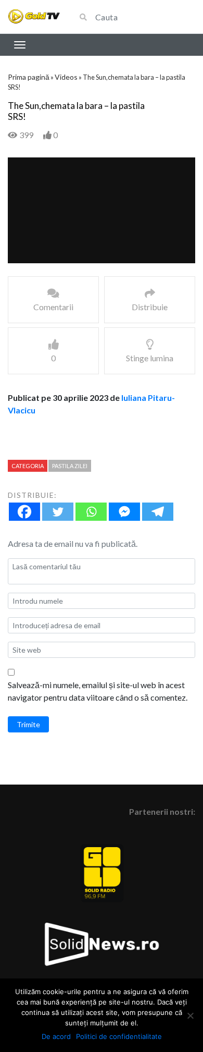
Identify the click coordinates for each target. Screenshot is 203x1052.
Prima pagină (28, 76)
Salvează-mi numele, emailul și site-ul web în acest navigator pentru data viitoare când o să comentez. (97, 691)
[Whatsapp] (91, 512)
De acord (56, 1036)
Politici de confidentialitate (119, 1036)
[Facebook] (24, 512)
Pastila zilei (69, 465)
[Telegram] (157, 512)
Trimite (28, 724)
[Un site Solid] (34, 17)
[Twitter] (57, 512)
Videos (66, 76)
